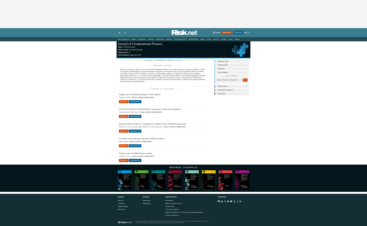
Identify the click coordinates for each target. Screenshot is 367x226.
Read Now (123, 102)
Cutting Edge (159, 39)
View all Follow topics (219, 201)
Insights (202, 39)
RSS (240, 201)
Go (245, 80)
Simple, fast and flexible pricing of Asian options (140, 94)
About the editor (223, 61)
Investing (150, 39)
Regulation (142, 39)
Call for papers (223, 72)
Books (209, 39)
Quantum (169, 39)
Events (231, 39)
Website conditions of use (173, 203)
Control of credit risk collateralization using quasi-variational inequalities (150, 109)
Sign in (246, 33)
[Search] (125, 32)
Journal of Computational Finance (140, 43)
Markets (133, 39)
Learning (223, 39)
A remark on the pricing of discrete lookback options (141, 138)
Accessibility (169, 200)
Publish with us (223, 86)
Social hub (237, 201)
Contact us (221, 94)
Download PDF (135, 102)
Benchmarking (193, 39)
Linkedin (222, 201)
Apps (234, 201)
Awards (237, 39)
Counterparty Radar (180, 39)
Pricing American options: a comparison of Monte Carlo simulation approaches (152, 123)
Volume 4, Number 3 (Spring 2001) (143, 97)
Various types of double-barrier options (135, 153)
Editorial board (223, 65)
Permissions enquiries (225, 90)
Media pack (146, 203)
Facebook (225, 201)
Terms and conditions (172, 209)
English (218, 33)
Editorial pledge (123, 206)
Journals (216, 39)
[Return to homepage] (184, 35)
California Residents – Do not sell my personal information (184, 212)
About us (120, 200)
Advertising (146, 200)
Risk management (123, 39)
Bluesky (231, 201)
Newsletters (227, 33)
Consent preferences (172, 215)
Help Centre (122, 209)
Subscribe (238, 33)
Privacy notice (169, 206)
